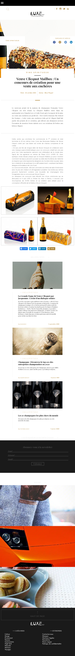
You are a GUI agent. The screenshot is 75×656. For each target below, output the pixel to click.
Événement (9, 638)
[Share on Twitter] (65, 42)
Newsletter (46, 640)
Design (7, 636)
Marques (45, 636)
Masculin (8, 646)
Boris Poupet (49, 93)
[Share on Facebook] (54, 42)
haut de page (37, 616)
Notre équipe (47, 642)
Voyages (8, 649)
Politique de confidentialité (51, 644)
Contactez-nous (47, 634)
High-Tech (8, 644)
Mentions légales (48, 638)
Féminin (7, 640)
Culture (7, 634)
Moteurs (8, 648)
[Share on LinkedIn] (71, 42)
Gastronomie (9, 642)
